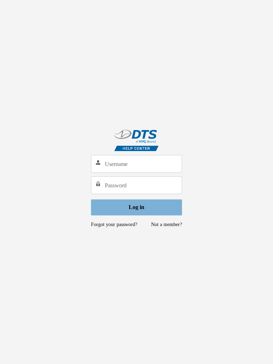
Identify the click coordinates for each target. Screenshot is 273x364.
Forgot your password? (114, 224)
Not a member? (166, 224)
